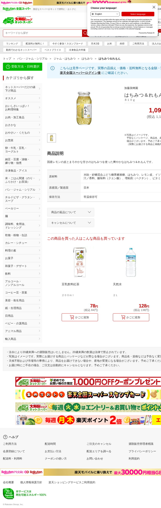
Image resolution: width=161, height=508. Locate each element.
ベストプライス (53, 50)
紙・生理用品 (13, 308)
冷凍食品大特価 (77, 50)
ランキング (12, 43)
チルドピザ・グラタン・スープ (20, 199)
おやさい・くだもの (17, 132)
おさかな (10, 125)
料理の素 (10, 250)
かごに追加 (82, 317)
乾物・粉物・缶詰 (16, 235)
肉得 (122, 43)
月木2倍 (95, 43)
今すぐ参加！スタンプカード (67, 43)
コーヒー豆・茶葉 (16, 292)
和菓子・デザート (16, 266)
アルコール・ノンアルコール (14, 283)
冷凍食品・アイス (16, 170)
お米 (109, 43)
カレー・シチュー (16, 242)
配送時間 (50, 443)
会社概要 (8, 482)
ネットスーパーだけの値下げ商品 (20, 88)
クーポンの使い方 (56, 458)
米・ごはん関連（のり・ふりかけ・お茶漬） (20, 180)
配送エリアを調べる (99, 451)
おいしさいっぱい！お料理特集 (17, 107)
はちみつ (86, 58)
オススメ (10, 98)
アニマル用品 (13, 331)
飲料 (8, 273)
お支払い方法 (53, 451)
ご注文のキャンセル (99, 443)
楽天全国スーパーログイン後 (80, 72)
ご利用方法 (138, 43)
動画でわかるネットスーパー (21, 50)
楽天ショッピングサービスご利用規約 (71, 482)
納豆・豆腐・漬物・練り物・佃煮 (17, 161)
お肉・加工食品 (14, 117)
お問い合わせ (95, 458)
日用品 (9, 315)
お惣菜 (9, 140)
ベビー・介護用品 (16, 323)
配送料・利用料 (12, 458)
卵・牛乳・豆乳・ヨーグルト (16, 149)
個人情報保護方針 (31, 482)
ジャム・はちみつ (65, 58)
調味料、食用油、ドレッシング (16, 225)
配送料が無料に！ (35, 43)
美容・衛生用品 (14, 300)
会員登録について (14, 451)
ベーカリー (12, 208)
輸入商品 (10, 338)
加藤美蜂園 (131, 88)
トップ (7, 58)
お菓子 (9, 258)
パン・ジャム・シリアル (32, 58)
